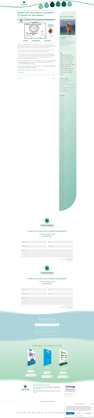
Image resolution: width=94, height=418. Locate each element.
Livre (66, 62)
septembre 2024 (62, 139)
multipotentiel (62, 64)
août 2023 (61, 161)
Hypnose (61, 62)
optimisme (67, 64)
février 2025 (62, 130)
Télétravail (70, 70)
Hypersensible (70, 60)
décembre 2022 (62, 176)
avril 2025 (61, 126)
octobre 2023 (62, 158)
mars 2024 (61, 148)
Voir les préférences (88, 413)
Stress (72, 68)
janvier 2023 (62, 174)
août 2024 (61, 141)
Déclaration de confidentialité (79, 415)
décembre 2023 (62, 154)
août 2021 (61, 200)
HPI (66, 60)
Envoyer (70, 259)
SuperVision (29, 10)
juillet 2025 (61, 121)
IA (64, 62)
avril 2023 (61, 169)
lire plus (61, 46)
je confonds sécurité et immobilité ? (66, 37)
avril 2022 (61, 189)
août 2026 (61, 97)
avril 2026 (61, 104)
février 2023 (62, 172)
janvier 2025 (62, 132)
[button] (91, 403)
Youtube (70, 72)
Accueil (17, 412)
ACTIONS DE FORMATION (68, 394)
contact (46, 412)
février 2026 (62, 108)
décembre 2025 (62, 112)
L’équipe (42, 412)
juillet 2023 (61, 163)
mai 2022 (61, 187)
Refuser (79, 413)
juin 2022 (61, 185)
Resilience (66, 66)
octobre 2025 (62, 115)
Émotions (38, 10)
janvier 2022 (62, 194)
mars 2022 (61, 191)
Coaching (33, 10)
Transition (66, 70)
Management (51, 10)
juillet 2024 (61, 143)
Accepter (70, 413)
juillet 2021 (61, 202)
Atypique (23, 10)
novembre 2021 (62, 198)
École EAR (19, 10)
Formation (61, 60)
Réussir (69, 68)
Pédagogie (62, 66)
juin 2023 (61, 165)
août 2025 (61, 119)
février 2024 (62, 150)
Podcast (73, 64)
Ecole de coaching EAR (23, 412)
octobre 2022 (62, 178)
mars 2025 (61, 128)
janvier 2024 (62, 152)
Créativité (46, 10)
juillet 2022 (61, 183)
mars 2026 (61, 106)
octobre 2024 (62, 137)
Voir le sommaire (30, 375)
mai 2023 (61, 167)
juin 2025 (61, 123)
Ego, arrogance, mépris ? (64, 82)
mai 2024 (61, 145)
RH (69, 66)
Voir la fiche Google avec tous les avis (47, 401)
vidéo (67, 72)
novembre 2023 (62, 156)
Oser (70, 64)
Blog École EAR (51, 412)
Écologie (42, 10)
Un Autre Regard (62, 72)
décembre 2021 (62, 196)
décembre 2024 (62, 134)
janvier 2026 (62, 110)
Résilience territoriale (63, 68)
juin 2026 (61, 101)
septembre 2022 (62, 180)
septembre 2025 (62, 117)
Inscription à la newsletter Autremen (60, 412)
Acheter (30, 371)
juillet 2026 (61, 99)
